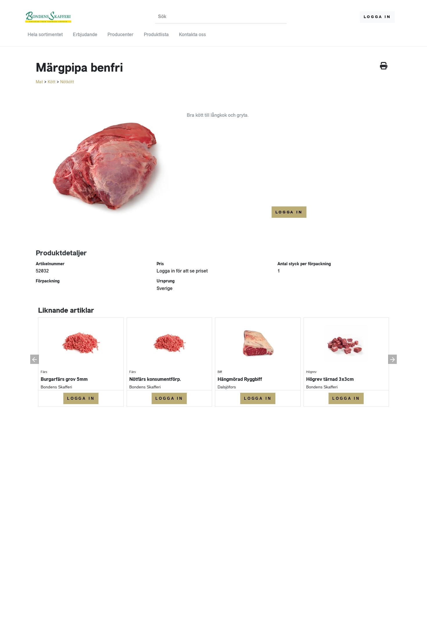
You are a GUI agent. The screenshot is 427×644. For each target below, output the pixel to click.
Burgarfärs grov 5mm (64, 379)
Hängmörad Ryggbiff (240, 379)
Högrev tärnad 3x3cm (330, 379)
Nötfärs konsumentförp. (155, 379)
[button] (34, 359)
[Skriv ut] (383, 67)
